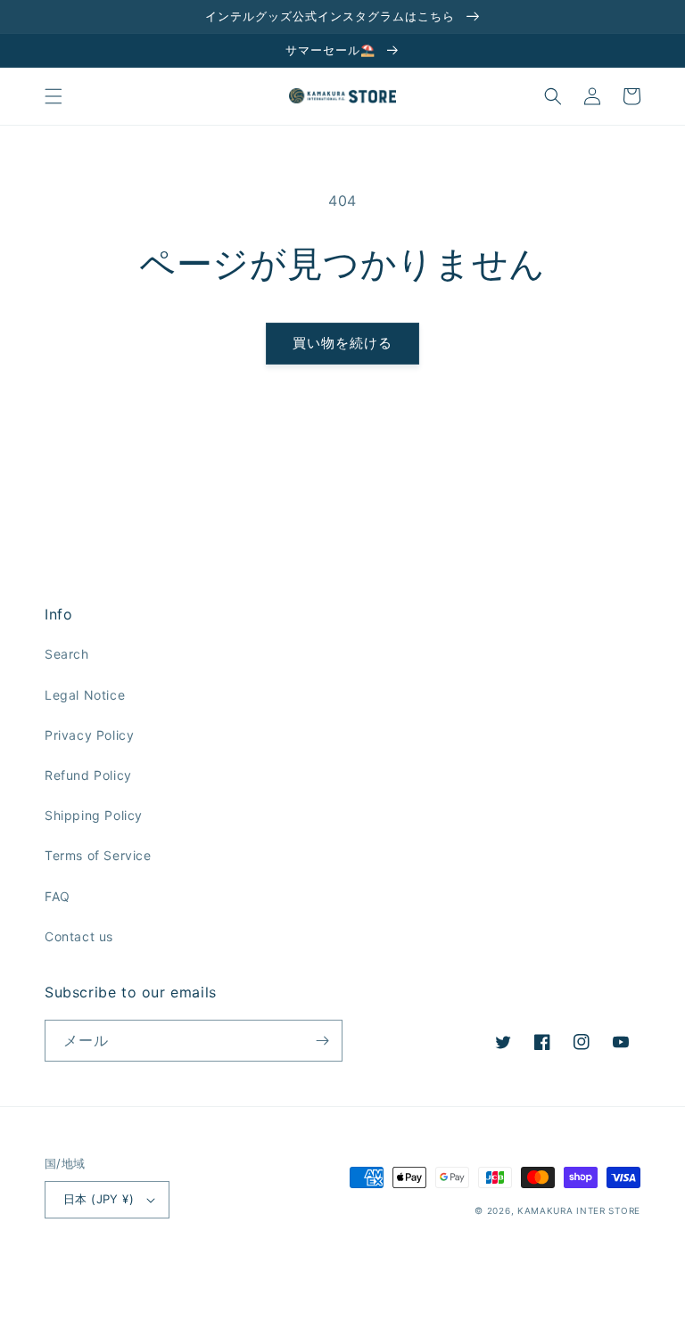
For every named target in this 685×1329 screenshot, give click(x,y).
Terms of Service (98, 855)
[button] (53, 96)
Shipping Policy (94, 815)
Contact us (79, 936)
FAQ (57, 896)
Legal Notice (85, 694)
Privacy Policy (89, 734)
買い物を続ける (342, 342)
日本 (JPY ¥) (98, 1199)
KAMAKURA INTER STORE (578, 1210)
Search (67, 653)
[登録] (322, 1041)
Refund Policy (88, 775)
